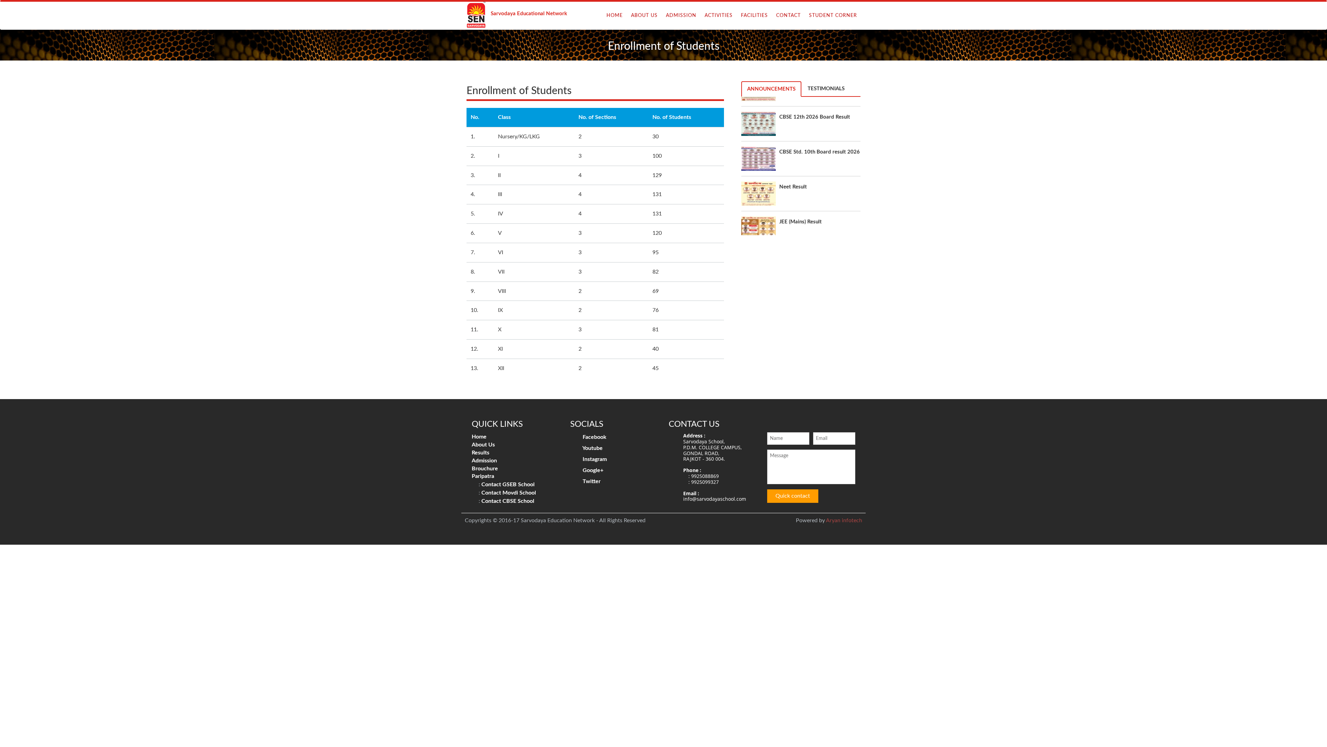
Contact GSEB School (508, 484)
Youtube (592, 448)
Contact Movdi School (508, 493)
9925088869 (705, 476)
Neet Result (793, 162)
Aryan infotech (844, 520)
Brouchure (485, 468)
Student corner (833, 15)
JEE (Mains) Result (800, 197)
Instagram (594, 459)
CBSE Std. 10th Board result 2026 (819, 127)
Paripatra (483, 476)
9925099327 (705, 482)
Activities (719, 15)
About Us (644, 15)
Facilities (754, 15)
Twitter (591, 481)
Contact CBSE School (507, 501)
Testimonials (826, 88)
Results (480, 452)
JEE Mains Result (799, 232)
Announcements (771, 89)
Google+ (592, 470)
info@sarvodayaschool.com (714, 499)
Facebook (593, 437)
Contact (788, 15)
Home (614, 15)
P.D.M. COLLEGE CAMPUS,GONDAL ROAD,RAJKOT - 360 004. (712, 453)
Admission (681, 15)
